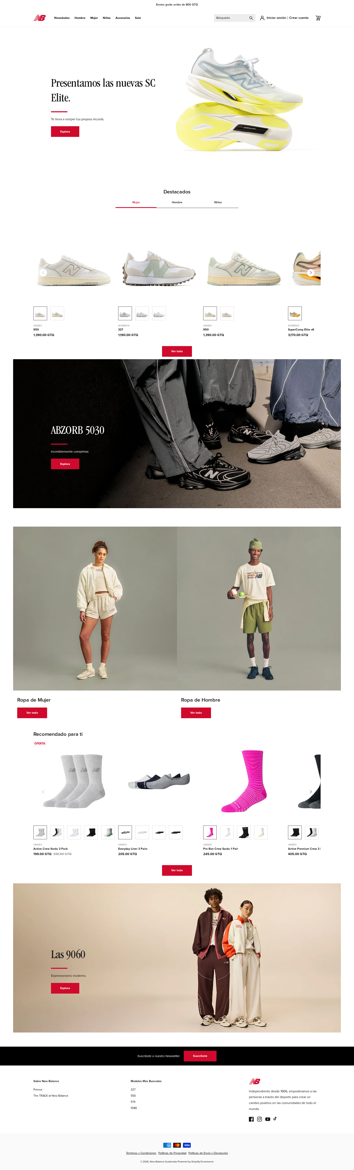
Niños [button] (218, 202)
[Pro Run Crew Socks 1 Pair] (227, 832)
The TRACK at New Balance (50, 1096)
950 (36, 330)
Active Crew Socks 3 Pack (50, 849)
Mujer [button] (136, 202)
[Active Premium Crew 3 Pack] (312, 832)
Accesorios (123, 18)
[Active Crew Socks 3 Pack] (57, 832)
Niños (107, 18)
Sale (138, 18)
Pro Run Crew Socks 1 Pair (220, 849)
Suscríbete (200, 1056)
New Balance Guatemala (163, 1162)
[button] (62, 18)
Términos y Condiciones (141, 1153)
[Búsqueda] (251, 18)
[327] (142, 313)
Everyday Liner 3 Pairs (133, 849)
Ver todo (177, 351)
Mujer (94, 18)
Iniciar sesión (276, 17)
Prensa (37, 1089)
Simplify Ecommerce (202, 1162)
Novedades (62, 18)
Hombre (80, 18)
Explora (65, 131)
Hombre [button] (177, 202)
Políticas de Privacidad (172, 1153)
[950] (57, 313)
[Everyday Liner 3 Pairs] (142, 832)
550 (133, 1096)
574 (133, 1102)
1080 (134, 1108)
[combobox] (234, 18)
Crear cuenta (299, 17)
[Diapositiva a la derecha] (310, 272)
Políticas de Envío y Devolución (208, 1153)
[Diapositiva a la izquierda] (43, 272)
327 (120, 330)
